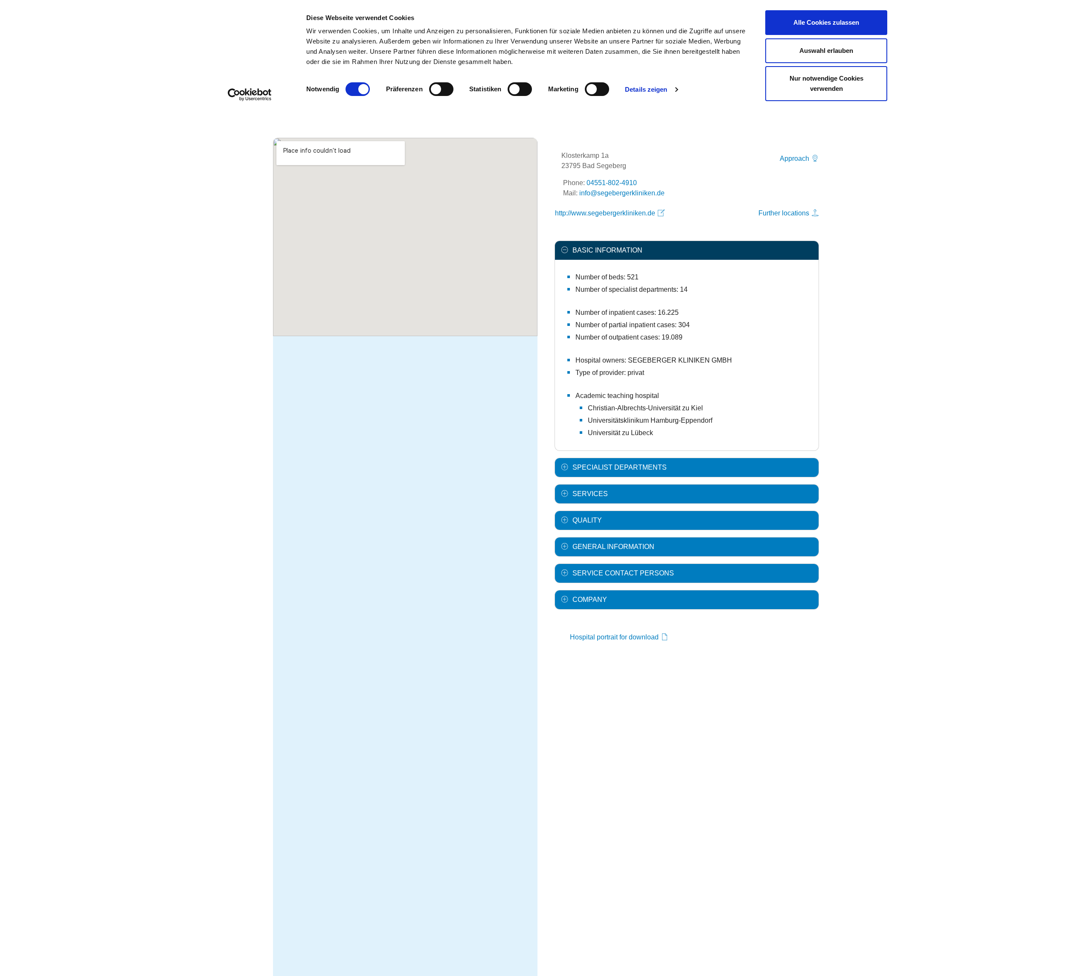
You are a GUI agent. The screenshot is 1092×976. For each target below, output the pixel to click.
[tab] (687, 250)
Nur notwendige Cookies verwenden (826, 83)
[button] (687, 250)
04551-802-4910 (612, 182)
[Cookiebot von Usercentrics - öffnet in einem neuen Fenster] (249, 94)
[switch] (441, 89)
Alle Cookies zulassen (826, 22)
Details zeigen (646, 89)
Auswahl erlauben (826, 50)
